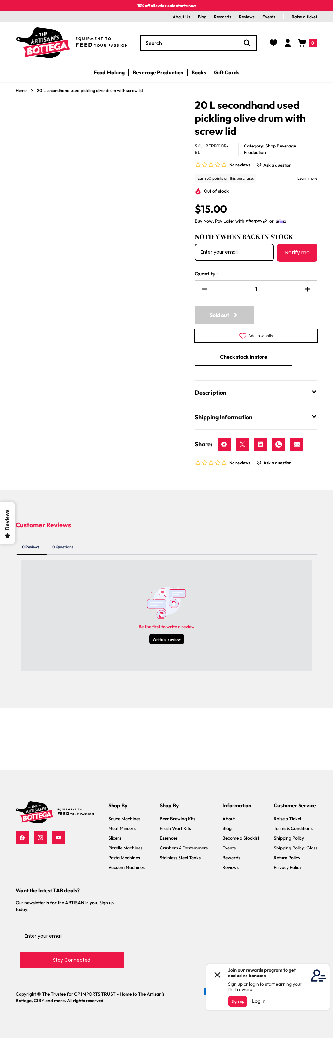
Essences (169, 838)
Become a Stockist (240, 838)
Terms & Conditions (293, 828)
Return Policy (287, 858)
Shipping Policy (289, 838)
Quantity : (206, 273)
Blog (202, 16)
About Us (181, 16)
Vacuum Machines (126, 867)
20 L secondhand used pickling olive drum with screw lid (90, 90)
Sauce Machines (124, 819)
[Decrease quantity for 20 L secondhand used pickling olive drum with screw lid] (201, 289)
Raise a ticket (304, 16)
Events (268, 16)
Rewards (222, 16)
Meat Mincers (122, 828)
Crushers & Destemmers (184, 848)
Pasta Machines (124, 858)
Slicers (114, 838)
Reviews (247, 16)
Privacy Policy (287, 867)
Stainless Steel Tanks (180, 858)
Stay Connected (71, 960)
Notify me (297, 252)
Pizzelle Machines (125, 848)
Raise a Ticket (287, 819)
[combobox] (198, 43)
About (228, 819)
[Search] (247, 43)
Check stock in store (243, 356)
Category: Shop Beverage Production (270, 149)
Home (21, 90)
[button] (307, 43)
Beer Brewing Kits (177, 819)
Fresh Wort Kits (175, 828)
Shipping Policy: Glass (295, 848)
